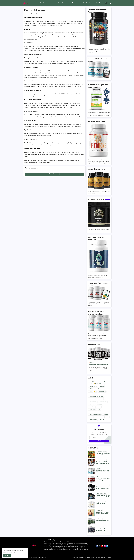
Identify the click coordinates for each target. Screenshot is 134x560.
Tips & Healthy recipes (62, 2)
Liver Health (92, 404)
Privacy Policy (90, 557)
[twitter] (100, 546)
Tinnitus (91, 417)
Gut (96, 391)
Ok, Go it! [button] (7, 555)
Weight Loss (75, 2)
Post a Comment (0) (54, 174)
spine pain (106, 414)
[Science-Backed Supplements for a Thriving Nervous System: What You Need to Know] (91, 529)
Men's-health (99, 404)
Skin (99, 409)
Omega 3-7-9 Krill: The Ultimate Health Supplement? (102, 503)
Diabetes (102, 386)
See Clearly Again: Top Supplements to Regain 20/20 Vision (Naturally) (103, 471)
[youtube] (102, 546)
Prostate (99, 406)
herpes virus (92, 399)
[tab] (32, 3)
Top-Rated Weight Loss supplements (102, 521)
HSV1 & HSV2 (100, 399)
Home (32, 2)
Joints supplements (103, 401)
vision (108, 417)
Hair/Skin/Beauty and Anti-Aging (92, 2)
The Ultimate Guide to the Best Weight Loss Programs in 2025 (102, 513)
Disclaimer (108, 557)
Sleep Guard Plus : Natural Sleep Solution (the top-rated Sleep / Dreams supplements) (102, 488)
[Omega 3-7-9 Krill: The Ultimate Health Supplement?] (91, 504)
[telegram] (107, 546)
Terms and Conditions (99, 557)
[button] (106, 3)
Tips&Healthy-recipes (99, 417)
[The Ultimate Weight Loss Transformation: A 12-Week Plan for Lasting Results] (91, 462)
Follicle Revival (92, 388)
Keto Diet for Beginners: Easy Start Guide (103, 454)
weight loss (102, 419)
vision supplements (93, 419)
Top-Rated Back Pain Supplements (98, 364)
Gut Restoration (102, 391)
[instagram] (105, 546)
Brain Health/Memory (99, 383)
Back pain (104, 381)
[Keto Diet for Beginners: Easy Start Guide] (91, 454)
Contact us (83, 557)
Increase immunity (93, 401)
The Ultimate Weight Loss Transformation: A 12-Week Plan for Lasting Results (103, 462)
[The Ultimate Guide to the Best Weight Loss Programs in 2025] (91, 512)
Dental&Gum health (93, 386)
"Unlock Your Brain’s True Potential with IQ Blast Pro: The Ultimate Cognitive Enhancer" (103, 496)
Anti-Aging (92, 381)
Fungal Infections (101, 388)
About (78, 557)
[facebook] (97, 546)
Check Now (11, 552)
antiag (98, 381)
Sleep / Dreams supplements (95, 414)
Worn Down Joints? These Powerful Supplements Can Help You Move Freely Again (103, 479)
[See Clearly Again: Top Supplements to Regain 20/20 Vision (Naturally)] (91, 471)
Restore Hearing (93, 409)
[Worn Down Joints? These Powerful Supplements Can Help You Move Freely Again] (91, 479)
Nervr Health (92, 406)
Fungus (91, 391)
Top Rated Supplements (44, 2)
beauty (91, 383)
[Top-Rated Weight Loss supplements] (91, 521)
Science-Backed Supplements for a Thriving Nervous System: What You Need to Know (103, 529)
